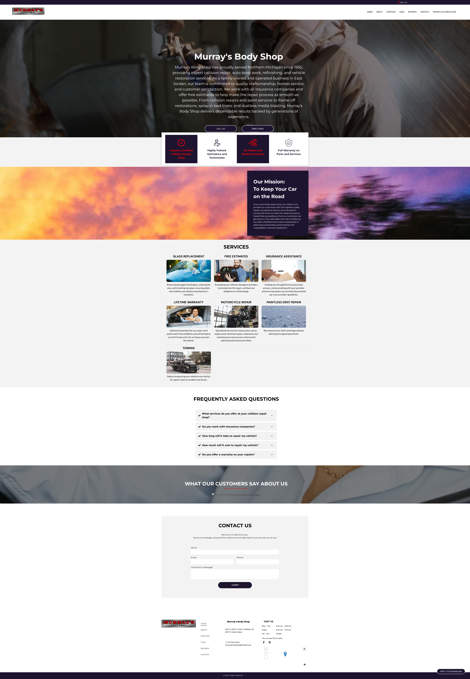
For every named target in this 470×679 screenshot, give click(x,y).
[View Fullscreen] (266, 657)
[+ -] (285, 656)
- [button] (266, 652)
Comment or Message (202, 567)
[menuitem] (370, 12)
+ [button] (266, 649)
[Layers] (304, 649)
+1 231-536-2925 (232, 642)
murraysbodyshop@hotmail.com (238, 645)
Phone (240, 557)
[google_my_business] (270, 642)
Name (194, 548)
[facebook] (264, 642)
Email (193, 557)
